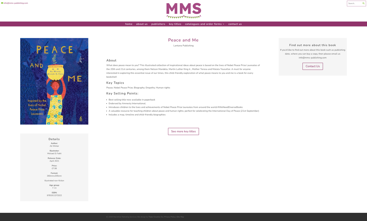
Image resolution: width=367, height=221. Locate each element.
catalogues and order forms (203, 24)
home (128, 24)
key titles (175, 24)
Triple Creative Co (156, 217)
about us (142, 24)
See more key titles (183, 131)
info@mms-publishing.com (15, 3)
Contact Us (313, 66)
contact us (235, 24)
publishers (158, 24)
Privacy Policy (169, 217)
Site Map (180, 217)
